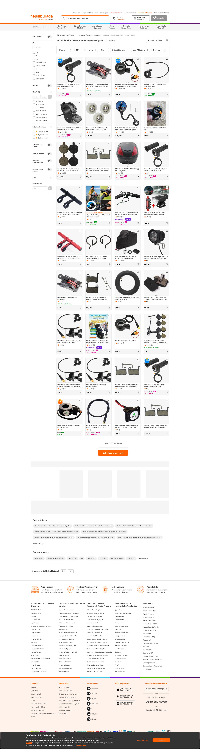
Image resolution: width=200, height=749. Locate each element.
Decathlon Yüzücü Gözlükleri (68, 652)
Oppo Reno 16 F (148, 653)
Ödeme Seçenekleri (65, 707)
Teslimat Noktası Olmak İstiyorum (69, 704)
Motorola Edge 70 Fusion (150, 643)
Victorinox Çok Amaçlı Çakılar (68, 645)
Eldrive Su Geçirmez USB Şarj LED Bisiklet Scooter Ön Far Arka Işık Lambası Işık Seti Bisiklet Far (155, 213)
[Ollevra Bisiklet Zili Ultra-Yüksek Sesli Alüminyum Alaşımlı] (98, 198)
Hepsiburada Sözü (149, 607)
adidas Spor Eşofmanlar (66, 649)
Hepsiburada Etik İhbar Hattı (156, 710)
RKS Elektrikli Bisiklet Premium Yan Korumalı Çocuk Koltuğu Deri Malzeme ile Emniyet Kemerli (98, 342)
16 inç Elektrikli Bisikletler (94, 636)
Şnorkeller (118, 629)
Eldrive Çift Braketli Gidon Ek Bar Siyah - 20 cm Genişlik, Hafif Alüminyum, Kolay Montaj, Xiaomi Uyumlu (69, 213)
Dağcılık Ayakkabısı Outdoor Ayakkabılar (99, 652)
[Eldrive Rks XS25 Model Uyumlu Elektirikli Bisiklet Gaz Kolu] (156, 370)
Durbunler (118, 652)
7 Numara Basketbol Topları (95, 662)
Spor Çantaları (119, 649)
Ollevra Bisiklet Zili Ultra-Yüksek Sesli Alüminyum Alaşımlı (98, 216)
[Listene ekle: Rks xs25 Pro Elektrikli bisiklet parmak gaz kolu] (167, 59)
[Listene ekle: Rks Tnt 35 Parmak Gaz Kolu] (138, 315)
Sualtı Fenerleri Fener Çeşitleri (96, 649)
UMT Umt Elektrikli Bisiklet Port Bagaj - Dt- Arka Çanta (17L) (127, 170)
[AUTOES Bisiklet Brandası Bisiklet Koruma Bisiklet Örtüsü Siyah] (127, 242)
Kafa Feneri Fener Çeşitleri (95, 619)
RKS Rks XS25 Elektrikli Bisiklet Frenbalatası (67, 298)
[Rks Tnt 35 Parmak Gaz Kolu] (127, 326)
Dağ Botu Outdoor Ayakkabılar (96, 668)
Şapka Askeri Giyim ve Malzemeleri (98, 645)
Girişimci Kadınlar (116, 13)
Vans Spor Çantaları (65, 662)
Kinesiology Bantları (121, 655)
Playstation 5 (147, 640)
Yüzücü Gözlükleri (36, 668)
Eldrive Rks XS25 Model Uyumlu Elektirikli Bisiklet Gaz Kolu (154, 385)
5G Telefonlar (147, 650)
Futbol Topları (35, 655)
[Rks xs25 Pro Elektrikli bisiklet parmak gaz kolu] (156, 70)
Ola (37, 59)
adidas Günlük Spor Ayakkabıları (69, 613)
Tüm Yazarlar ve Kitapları (150, 611)
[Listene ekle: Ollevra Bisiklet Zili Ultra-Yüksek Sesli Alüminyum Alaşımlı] (109, 187)
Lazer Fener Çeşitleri (93, 623)
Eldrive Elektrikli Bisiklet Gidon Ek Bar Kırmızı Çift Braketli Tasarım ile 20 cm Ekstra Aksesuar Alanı (69, 257)
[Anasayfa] (57, 35)
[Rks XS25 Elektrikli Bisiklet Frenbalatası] (69, 283)
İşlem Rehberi (63, 713)
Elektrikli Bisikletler (36, 610)
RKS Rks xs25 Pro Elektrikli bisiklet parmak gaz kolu (155, 85)
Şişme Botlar (119, 610)
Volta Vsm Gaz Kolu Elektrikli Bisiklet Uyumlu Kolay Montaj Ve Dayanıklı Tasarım (126, 213)
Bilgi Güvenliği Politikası (38, 707)
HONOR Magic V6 (148, 669)
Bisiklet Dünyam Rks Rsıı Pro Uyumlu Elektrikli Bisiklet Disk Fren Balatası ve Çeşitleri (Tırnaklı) (98, 170)
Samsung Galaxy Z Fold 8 (151, 656)
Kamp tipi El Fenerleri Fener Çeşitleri (98, 629)
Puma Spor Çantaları (65, 658)
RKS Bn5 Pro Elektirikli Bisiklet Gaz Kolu (155, 128)
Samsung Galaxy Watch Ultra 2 (152, 666)
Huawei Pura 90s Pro (149, 630)
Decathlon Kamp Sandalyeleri (68, 632)
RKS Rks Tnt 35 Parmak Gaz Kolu (125, 341)
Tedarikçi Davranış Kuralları (67, 697)
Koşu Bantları (35, 623)
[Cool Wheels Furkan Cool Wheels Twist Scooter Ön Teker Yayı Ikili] (98, 242)
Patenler (33, 616)
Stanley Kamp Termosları (66, 610)
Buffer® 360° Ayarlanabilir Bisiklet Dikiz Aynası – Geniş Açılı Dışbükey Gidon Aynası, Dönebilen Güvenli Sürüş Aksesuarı (127, 129)
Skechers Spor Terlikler (66, 668)
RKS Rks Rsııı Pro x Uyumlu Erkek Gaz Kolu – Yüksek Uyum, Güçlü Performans (69, 342)
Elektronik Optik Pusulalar (123, 613)
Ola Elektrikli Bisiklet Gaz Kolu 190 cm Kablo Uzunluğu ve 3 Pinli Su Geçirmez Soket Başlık (69, 129)
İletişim (33, 717)
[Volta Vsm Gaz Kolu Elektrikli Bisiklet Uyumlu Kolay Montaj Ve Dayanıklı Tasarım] (127, 198)
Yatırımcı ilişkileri (36, 694)
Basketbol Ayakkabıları (122, 642)
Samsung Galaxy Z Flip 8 (150, 663)
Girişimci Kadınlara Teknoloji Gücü (69, 700)
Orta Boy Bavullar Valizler (94, 616)
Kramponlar (34, 636)
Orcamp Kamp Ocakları (66, 642)
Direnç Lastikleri (120, 616)
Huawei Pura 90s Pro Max (151, 627)
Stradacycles (40, 78)
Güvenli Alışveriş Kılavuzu (38, 710)
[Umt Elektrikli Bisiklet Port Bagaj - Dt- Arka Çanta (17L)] (127, 154)
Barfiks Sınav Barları (37, 645)
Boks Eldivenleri (120, 671)
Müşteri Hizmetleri (130, 13)
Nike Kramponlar (64, 629)
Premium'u (43, 19)
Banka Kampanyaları (65, 710)
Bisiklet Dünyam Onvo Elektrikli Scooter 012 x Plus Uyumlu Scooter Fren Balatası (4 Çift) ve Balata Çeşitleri (155, 342)
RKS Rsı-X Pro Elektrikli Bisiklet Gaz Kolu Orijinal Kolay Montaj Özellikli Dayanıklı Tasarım (126, 85)
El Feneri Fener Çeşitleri (94, 610)
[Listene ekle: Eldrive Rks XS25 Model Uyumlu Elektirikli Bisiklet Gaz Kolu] (167, 359)
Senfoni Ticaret (40, 75)
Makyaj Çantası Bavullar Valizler (97, 639)
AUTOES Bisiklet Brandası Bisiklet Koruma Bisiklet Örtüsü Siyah (125, 257)
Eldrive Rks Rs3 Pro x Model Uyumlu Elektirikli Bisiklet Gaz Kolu (68, 85)
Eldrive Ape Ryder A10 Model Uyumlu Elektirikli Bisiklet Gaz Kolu (156, 170)
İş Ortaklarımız (35, 691)
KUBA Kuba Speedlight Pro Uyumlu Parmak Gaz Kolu (68, 426)
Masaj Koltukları (120, 636)
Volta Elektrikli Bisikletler (66, 626)
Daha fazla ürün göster (113, 453)
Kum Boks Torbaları (121, 645)
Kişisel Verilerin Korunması (39, 704)
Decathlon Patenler (65, 665)
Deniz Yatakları (119, 668)
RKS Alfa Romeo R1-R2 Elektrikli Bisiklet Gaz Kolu (96, 385)
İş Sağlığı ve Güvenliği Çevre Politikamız (43, 713)
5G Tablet (146, 646)
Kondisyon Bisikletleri (37, 649)
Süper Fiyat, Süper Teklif (90, 13)
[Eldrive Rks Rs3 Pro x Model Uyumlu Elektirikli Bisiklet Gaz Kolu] (69, 70)
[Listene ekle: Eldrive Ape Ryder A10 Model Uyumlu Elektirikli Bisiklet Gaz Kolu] (167, 143)
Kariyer (33, 700)
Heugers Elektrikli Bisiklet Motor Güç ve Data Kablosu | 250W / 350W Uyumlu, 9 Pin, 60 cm (97, 426)
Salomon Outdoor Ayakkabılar (68, 623)
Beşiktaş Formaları (36, 652)
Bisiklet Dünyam (40, 62)
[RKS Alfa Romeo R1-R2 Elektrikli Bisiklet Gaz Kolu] (98, 370)
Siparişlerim (76, 13)
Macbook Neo (147, 633)
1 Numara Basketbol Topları (95, 658)
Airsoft (117, 665)
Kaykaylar (118, 662)
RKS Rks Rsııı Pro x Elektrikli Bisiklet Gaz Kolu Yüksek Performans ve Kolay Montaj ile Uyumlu (69, 385)
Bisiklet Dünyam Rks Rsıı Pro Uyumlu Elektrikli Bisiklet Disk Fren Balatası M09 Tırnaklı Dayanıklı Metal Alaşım (126, 385)
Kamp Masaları (35, 665)
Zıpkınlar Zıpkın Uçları (121, 626)
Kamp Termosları (36, 632)
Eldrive (38, 56)
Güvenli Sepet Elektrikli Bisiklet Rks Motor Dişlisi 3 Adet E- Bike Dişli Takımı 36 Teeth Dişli (97, 129)
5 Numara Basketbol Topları (95, 665)
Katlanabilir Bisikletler (121, 632)
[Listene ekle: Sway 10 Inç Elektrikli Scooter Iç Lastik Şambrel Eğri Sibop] (138, 272)
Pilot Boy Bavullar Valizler (94, 671)
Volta (37, 72)
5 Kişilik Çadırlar (120, 639)
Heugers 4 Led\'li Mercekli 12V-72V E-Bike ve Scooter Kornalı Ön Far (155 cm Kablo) (156, 257)
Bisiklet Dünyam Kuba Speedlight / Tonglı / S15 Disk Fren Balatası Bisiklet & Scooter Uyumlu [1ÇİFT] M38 (156, 298)
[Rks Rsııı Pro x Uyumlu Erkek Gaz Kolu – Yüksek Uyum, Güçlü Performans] (69, 326)
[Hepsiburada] (42, 16)
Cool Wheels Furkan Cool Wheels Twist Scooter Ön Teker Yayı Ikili (96, 257)
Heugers (38, 69)
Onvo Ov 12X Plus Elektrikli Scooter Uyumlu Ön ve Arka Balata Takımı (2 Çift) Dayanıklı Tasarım (68, 170)
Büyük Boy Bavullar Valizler (95, 613)
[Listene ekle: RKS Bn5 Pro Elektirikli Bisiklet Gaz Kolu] (167, 102)
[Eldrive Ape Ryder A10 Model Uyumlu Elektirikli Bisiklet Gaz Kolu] (156, 154)
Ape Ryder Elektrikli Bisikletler (68, 636)
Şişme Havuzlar (35, 629)
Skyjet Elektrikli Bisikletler (66, 639)
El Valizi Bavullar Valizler (94, 632)
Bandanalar (118, 623)
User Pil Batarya (40, 65)
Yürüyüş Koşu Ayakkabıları (39, 671)
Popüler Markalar (148, 617)
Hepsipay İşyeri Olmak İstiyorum (68, 694)
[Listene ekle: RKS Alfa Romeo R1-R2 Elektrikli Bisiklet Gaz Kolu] (109, 359)
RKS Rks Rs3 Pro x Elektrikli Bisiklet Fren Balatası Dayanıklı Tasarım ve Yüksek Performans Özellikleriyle (97, 85)
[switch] (49, 36)
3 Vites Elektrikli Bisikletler (95, 626)
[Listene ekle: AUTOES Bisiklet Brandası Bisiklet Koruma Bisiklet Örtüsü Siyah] (138, 231)
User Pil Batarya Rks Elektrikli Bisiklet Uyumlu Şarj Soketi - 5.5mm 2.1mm (126, 426)
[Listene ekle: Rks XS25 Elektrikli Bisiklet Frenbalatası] (80, 272)
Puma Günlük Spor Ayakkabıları (68, 616)
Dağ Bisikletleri (119, 619)
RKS (37, 52)
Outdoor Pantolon (120, 658)
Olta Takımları (35, 642)
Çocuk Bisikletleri (36, 613)
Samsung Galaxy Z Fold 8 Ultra (152, 659)
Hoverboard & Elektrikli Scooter (40, 658)
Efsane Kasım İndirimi (149, 620)
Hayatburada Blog (64, 687)
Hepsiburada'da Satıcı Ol (161, 13)
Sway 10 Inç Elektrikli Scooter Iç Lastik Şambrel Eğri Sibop (127, 298)
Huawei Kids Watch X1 (150, 624)
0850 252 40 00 (156, 701)
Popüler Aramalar (148, 614)
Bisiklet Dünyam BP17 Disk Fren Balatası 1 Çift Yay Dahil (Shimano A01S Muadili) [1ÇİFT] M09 (96, 298)
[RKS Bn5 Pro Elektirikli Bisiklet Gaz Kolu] (156, 113)
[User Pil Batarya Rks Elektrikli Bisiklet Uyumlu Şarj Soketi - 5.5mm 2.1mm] (127, 411)
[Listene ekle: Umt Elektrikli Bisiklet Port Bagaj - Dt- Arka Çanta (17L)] (138, 143)
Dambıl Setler (35, 662)
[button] (50, 97)
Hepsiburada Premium (145, 13)
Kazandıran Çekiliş (149, 637)
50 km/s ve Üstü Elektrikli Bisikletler (98, 642)
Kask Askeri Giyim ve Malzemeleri (97, 655)
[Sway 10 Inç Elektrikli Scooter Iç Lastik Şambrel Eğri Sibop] (127, 283)
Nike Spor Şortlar (64, 671)
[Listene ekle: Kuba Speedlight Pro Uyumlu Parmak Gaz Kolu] (80, 400)
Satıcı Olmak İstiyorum (65, 691)
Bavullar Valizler (35, 619)
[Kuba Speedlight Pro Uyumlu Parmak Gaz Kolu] (69, 411)
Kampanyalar (104, 13)
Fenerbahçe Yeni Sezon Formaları (41, 626)
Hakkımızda (34, 687)
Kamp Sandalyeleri (36, 639)
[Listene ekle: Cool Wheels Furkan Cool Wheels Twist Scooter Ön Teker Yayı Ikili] (109, 231)
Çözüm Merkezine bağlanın (156, 689)
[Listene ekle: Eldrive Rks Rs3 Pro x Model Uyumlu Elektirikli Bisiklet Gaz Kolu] (80, 59)
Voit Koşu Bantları (64, 655)
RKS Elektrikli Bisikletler (66, 619)
